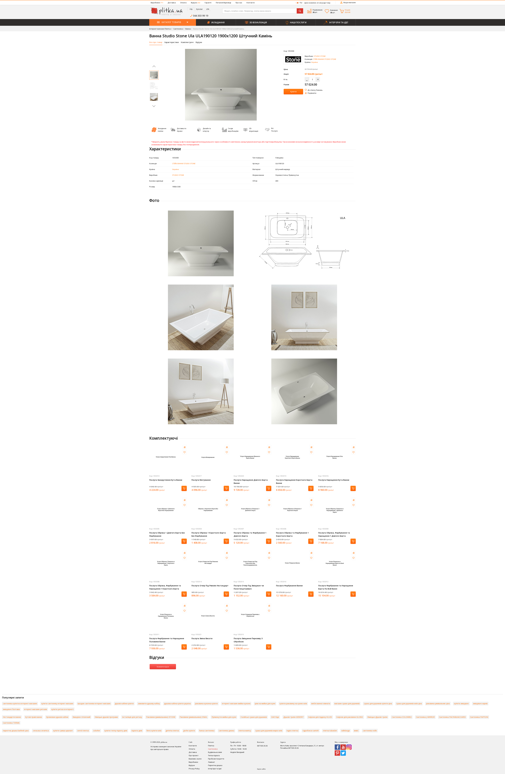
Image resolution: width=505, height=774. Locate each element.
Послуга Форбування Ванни (289, 585)
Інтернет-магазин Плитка (160, 29)
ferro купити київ (154, 730)
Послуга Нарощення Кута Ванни (333, 480)
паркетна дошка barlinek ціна (16, 730)
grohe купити (189, 730)
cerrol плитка (83, 730)
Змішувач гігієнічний (81, 717)
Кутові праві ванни (33, 717)
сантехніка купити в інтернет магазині (20, 703)
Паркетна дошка (215, 765)
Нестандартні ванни (12, 717)
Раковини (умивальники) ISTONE (160, 717)
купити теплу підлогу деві (115, 730)
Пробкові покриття (216, 759)
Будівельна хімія (215, 752)
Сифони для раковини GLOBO (349, 717)
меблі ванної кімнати (320, 703)
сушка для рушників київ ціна (409, 703)
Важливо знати (195, 759)
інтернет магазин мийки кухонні (236, 703)
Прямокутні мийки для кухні (224, 717)
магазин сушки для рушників (347, 703)
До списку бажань (315, 90)
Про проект (193, 755)
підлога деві (137, 730)
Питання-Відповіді (223, 2)
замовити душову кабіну (149, 703)
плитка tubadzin (330, 730)
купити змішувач (461, 703)
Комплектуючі (187, 42)
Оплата (183, 2)
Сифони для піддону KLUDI (320, 717)
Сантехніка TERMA (11, 723)
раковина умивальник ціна (438, 703)
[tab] (191, 9)
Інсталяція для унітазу (132, 717)
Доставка (172, 2)
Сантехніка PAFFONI (479, 717)
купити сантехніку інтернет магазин (57, 703)
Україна (314, 62)
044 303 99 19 (200, 15)
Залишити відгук (163, 667)
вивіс (356, 730)
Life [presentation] (207, 9)
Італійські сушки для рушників (254, 717)
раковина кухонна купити (206, 703)
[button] (167, 85)
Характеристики (171, 42)
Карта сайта (261, 769)
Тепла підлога (214, 755)
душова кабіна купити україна (177, 703)
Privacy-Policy (194, 768)
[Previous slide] (153, 67)
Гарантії (208, 2)
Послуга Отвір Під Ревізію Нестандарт (209, 585)
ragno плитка (292, 730)
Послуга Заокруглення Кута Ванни (165, 480)
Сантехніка (178, 29)
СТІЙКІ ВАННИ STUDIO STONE (324, 59)
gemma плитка (172, 730)
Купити (293, 91)
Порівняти (312, 93)
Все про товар (155, 42)
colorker (96, 730)
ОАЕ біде (275, 717)
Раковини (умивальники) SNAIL (193, 717)
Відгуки (195, 2)
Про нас (239, 2)
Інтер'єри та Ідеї (214, 768)
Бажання (334, 10)
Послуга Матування (201, 480)
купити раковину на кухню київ (293, 703)
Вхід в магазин (350, 2)
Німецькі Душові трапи (377, 717)
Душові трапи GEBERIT (293, 717)
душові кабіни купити (124, 703)
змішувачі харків (480, 703)
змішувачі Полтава (11, 709)
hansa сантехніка (206, 730)
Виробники (157, 2)
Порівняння (317, 10)
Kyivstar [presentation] (199, 9)
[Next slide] (153, 105)
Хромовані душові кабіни (57, 717)
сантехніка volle (370, 730)
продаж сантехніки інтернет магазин (94, 703)
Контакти (251, 2)
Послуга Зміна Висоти (201, 638)
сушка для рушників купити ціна (378, 703)
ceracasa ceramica (41, 730)
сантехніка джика (226, 730)
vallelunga (345, 730)
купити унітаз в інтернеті (62, 709)
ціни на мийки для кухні (265, 703)
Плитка (211, 745)
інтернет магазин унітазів (35, 709)
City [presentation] (191, 9)
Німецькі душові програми (106, 717)
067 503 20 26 (262, 746)
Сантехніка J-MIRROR (425, 717)
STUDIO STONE (320, 56)
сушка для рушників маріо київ (268, 730)
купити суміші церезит (63, 730)
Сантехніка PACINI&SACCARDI (452, 717)
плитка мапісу (245, 730)
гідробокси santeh (311, 730)
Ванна (188, 29)
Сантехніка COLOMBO (402, 717)
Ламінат (211, 762)
